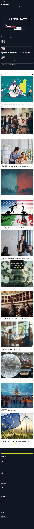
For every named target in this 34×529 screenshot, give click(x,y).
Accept (19, 267)
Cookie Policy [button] (17, 265)
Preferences (15, 267)
